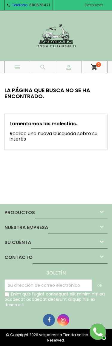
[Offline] (97, 331)
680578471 (39, 4)
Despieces (94, 4)
